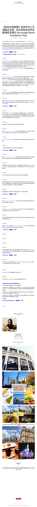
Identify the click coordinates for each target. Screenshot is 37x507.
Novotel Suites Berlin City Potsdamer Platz (18, 68)
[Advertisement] (18, 13)
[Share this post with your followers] (5, 308)
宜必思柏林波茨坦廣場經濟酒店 (10, 100)
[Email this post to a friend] (9, 308)
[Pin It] (7, 308)
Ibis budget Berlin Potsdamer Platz (8, 76)
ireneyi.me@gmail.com (20, 336)
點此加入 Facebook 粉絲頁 (19, 338)
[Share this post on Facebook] (3, 308)
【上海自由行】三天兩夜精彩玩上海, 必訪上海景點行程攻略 (18, 423)
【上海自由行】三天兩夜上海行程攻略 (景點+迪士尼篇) (18, 459)
